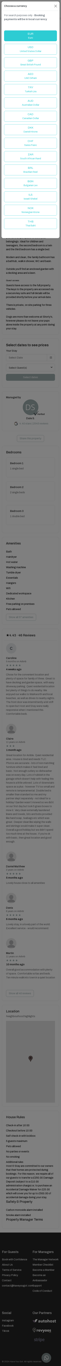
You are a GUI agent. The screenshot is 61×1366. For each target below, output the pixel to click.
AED (30, 76)
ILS (30, 196)
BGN (31, 183)
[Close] (55, 6)
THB (30, 223)
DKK (31, 129)
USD (30, 49)
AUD (30, 102)
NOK (31, 210)
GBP (30, 62)
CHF (30, 143)
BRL (30, 169)
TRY (30, 89)
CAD (30, 116)
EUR (30, 35)
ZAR (30, 156)
